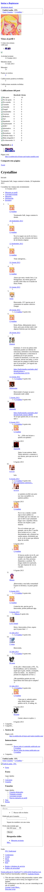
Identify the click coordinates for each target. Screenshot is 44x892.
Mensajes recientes (17, 840)
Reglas (7, 802)
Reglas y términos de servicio (15, 866)
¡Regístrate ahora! (7, 7)
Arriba (7, 861)
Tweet (3, 165)
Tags (6, 800)
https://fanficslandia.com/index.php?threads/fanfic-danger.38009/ (26, 414)
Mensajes (8, 196)
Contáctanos (9, 855)
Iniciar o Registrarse (9, 3)
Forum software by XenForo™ (21, 872)
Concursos (8, 780)
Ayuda (7, 857)
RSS (6, 863)
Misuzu (17, 614)
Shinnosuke (13, 388)
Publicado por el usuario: (11, 816)
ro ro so (12, 471)
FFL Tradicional (10, 851)
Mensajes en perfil (11, 192)
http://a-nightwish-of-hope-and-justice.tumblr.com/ (22, 156)
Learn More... (15, 887)
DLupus (12, 663)
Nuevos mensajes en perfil (18, 798)
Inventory (8, 200)
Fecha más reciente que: (11, 826)
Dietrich (12, 344)
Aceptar (7, 887)
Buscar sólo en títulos (20, 812)
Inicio (7, 859)
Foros (7, 767)
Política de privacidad (12, 868)
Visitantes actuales (15, 794)
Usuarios (8, 782)
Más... (9, 842)
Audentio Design (33, 874)
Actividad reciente (11, 194)
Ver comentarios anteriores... (23, 483)
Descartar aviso (10, 889)
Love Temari (13, 623)
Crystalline (13, 211)
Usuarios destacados (16, 792)
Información (9, 198)
